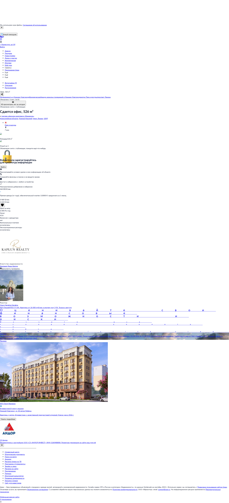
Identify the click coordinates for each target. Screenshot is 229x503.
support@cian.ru (164, 489)
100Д (46, 118)
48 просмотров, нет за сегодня (13, 104)
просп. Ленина (38, 118)
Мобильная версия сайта (9, 497)
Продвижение (10, 471)
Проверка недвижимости (14, 478)
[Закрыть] (1, 27)
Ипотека (8, 63)
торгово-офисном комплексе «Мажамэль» (17, 116)
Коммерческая (10, 60)
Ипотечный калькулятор (14, 476)
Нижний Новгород (25, 118)
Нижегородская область (9, 118)
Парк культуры (10, 125)
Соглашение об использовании (35, 25)
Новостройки (10, 56)
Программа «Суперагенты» (15, 464)
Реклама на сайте (11, 469)
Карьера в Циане (11, 480)
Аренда (7, 51)
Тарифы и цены (10, 466)
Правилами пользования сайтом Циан (212, 487)
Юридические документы (15, 454)
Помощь (8, 473)
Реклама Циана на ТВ (13, 461)
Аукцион (8, 459)
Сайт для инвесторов (13, 483)
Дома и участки (11, 58)
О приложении (6, 499)
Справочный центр (12, 452)
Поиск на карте (11, 457)
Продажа (8, 53)
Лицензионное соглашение (37, 489)
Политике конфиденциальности (125, 489)
